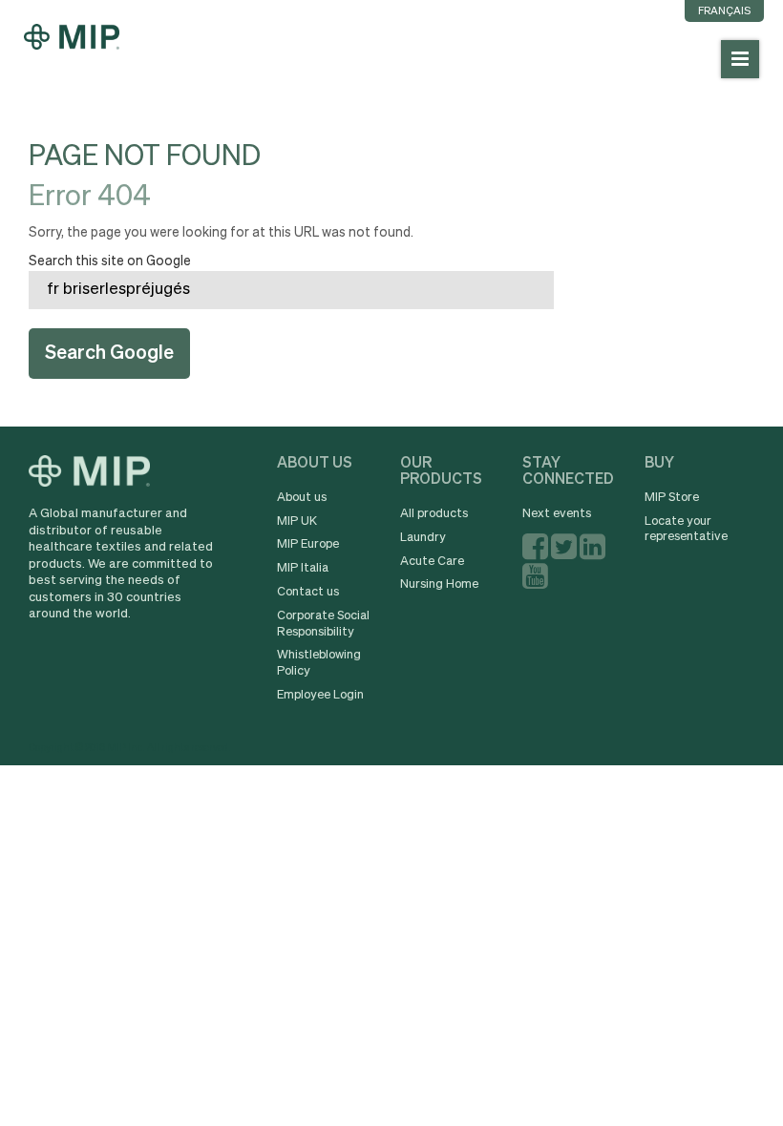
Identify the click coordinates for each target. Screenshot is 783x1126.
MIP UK (297, 521)
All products (434, 514)
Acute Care (432, 561)
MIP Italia (302, 568)
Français (724, 11)
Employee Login (320, 695)
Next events (556, 514)
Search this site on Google (110, 261)
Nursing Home (439, 584)
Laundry (423, 538)
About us (302, 497)
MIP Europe (308, 544)
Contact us (308, 592)
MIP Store (672, 497)
